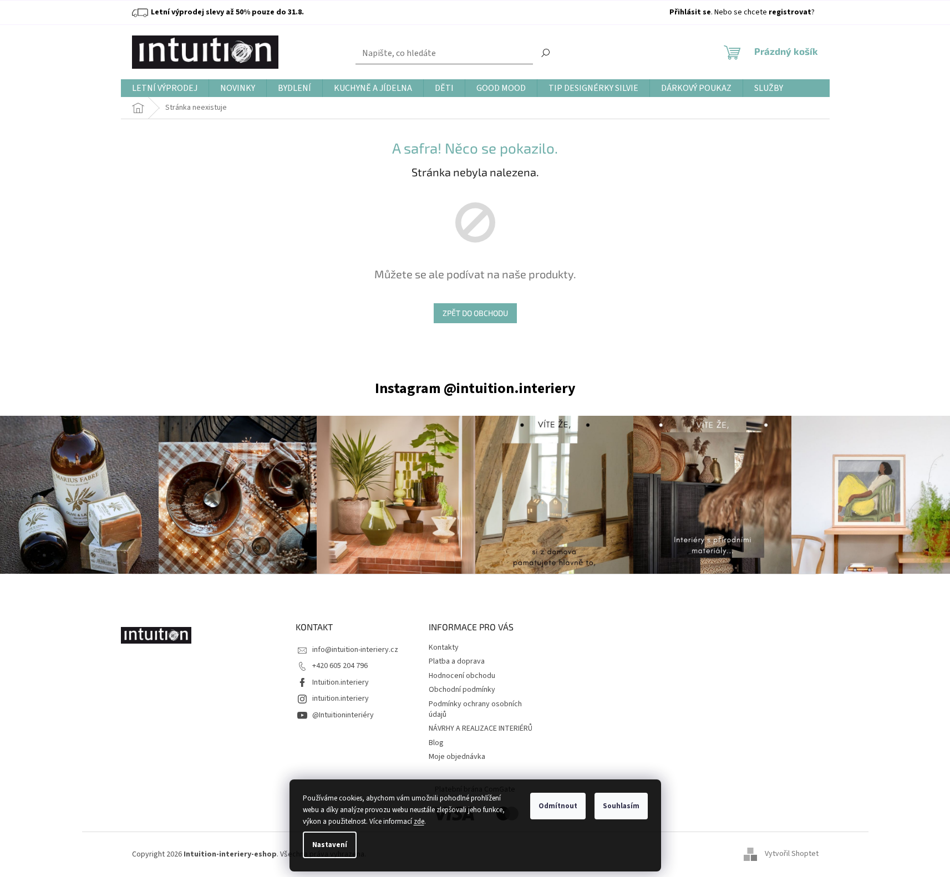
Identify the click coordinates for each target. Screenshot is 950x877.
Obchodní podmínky (462, 689)
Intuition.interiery (340, 682)
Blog (436, 742)
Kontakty (444, 647)
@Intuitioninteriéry (343, 715)
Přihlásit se (690, 12)
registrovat (790, 12)
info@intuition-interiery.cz (355, 649)
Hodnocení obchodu (462, 675)
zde (419, 822)
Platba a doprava (457, 661)
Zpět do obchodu (475, 313)
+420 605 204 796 (340, 665)
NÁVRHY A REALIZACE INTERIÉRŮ (480, 728)
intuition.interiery (340, 698)
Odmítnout (557, 806)
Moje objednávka (457, 756)
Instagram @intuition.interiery (475, 388)
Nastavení (329, 845)
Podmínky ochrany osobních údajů (475, 709)
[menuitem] (165, 88)
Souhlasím (621, 806)
